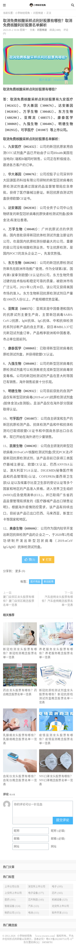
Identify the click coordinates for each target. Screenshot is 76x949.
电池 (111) (33, 912)
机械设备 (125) (59, 899)
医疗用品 (35, 581)
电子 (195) (57, 886)
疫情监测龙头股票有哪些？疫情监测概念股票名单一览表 (56, 739)
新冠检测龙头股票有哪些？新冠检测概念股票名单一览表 (20, 653)
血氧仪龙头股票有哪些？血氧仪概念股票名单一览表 (20, 780)
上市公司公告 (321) (12, 887)
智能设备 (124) (12, 906)
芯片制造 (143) (36, 899)
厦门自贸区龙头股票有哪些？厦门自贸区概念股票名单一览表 (18, 600)
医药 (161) (10, 899)
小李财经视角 (38, 5)
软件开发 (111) (59, 912)
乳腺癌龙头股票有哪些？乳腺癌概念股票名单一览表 (20, 739)
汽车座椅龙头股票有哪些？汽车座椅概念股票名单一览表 (57, 600)
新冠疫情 (49, 581)
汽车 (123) (33, 906)
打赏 (48, 559)
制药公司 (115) (12, 912)
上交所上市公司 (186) (13, 894)
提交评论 (62, 820)
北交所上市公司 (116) (60, 907)
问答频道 (38, 13)
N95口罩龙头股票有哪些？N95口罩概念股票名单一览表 (56, 780)
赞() (32, 559)
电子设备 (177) (36, 893)
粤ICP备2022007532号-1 (58, 939)
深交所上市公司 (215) (36, 887)
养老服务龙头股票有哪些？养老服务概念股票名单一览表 (56, 653)
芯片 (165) (57, 893)
